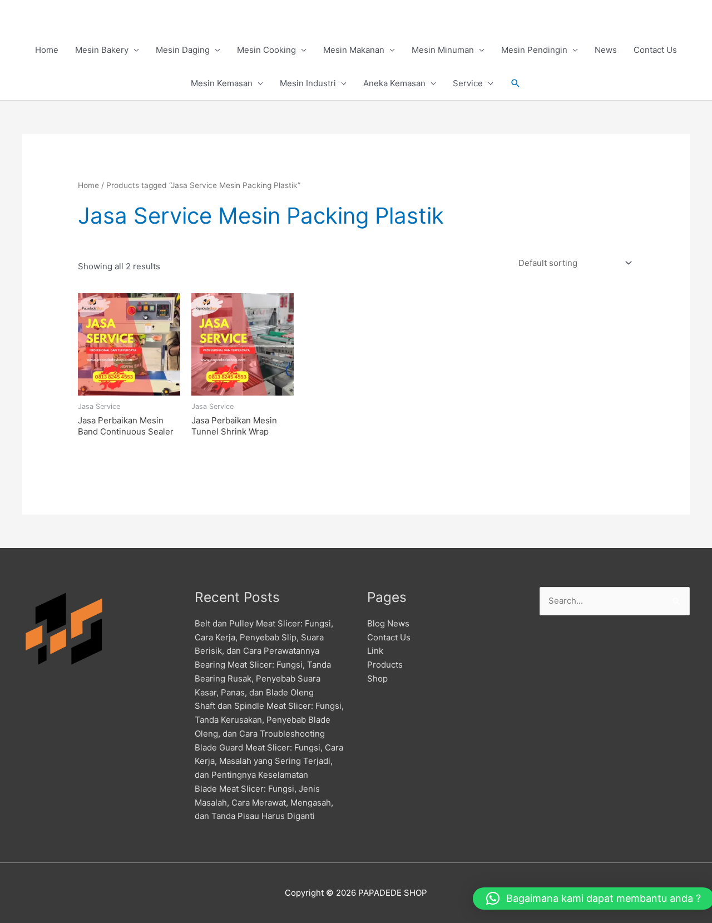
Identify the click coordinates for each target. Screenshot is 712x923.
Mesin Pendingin (534, 50)
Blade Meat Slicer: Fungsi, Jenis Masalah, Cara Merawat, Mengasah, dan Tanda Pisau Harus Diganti (264, 802)
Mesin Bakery (101, 50)
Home (46, 50)
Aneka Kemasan (394, 83)
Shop (377, 678)
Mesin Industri (308, 83)
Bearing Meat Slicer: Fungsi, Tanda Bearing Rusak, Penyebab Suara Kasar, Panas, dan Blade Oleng (263, 678)
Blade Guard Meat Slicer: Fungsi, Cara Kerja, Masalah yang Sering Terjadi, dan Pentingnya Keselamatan (269, 761)
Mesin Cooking (266, 50)
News (606, 50)
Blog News (388, 623)
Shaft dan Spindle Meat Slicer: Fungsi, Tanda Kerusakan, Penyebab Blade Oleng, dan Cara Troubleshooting (269, 719)
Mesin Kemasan (222, 83)
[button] (515, 83)
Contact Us (655, 50)
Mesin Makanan (353, 50)
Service (468, 83)
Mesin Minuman (443, 50)
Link (375, 650)
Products (385, 664)
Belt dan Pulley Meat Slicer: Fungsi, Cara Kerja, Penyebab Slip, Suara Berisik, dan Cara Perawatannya (264, 637)
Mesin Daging (183, 50)
